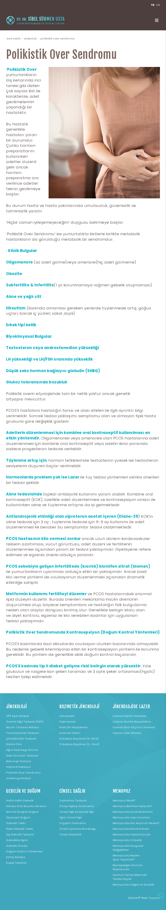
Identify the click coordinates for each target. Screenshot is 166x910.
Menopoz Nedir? (124, 800)
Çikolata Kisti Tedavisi (21, 738)
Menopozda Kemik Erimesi (131, 829)
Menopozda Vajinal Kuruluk (131, 834)
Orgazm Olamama (72, 823)
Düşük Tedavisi (16, 862)
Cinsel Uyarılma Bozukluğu (77, 829)
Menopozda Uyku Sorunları (131, 817)
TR (153, 5)
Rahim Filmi (14, 744)
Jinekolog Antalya (18, 778)
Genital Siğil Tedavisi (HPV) (24, 721)
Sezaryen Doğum (18, 817)
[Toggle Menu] (156, 20)
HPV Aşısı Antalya (17, 716)
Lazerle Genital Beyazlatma (132, 721)
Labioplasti (67, 716)
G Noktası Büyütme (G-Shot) (79, 738)
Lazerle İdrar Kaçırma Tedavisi (134, 727)
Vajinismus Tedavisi (73, 800)
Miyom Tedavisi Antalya (22, 727)
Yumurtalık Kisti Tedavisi (22, 733)
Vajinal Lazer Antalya (127, 733)
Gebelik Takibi (16, 823)
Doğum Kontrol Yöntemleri (24, 851)
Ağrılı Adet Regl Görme (22, 750)
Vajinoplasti (67, 721)
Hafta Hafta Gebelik (20, 800)
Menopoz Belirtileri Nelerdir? (132, 806)
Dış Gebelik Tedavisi (20, 834)
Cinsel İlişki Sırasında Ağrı (76, 812)
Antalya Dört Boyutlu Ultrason (26, 806)
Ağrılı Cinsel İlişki (70, 817)
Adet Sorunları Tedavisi (22, 755)
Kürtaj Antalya (15, 857)
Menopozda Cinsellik (127, 840)
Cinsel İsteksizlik (70, 834)
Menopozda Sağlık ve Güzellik (133, 884)
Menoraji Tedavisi (18, 761)
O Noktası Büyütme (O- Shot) (79, 744)
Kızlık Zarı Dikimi (69, 733)
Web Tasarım (151, 898)
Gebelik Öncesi (17, 846)
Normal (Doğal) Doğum (22, 812)
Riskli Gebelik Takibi (19, 829)
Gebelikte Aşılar (17, 840)
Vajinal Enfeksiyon (18, 767)
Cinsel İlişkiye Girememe (76, 806)
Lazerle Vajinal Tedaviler (130, 716)
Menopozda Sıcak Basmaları (133, 812)
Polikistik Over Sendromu (23, 772)
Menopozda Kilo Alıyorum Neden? (136, 823)
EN (158, 5)
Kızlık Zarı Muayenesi (73, 727)
